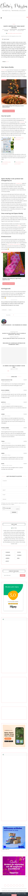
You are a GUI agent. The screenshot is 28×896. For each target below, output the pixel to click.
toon (7, 61)
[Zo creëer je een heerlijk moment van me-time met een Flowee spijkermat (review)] (14, 355)
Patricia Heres (5, 427)
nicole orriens (5, 390)
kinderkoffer (22, 122)
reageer (25, 390)
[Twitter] (8, 885)
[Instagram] (11, 885)
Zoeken (22, 575)
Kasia (2, 463)
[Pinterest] (14, 885)
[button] (2, 359)
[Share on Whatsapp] (20, 315)
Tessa (2, 441)
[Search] (24, 18)
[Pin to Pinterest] (18, 315)
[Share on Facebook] (15, 315)
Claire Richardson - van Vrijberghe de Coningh (14, 325)
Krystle (3, 402)
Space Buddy (3, 70)
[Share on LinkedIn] (19, 315)
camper (19, 225)
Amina (2, 453)
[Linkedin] (17, 885)
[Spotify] (23, 885)
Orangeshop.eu (19, 183)
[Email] (20, 885)
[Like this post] (14, 315)
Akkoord (14, 895)
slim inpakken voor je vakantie (13, 244)
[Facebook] (5, 885)
